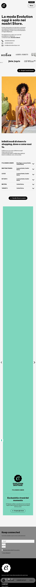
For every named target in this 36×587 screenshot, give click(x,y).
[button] (1, 362)
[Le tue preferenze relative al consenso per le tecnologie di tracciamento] (1, 440)
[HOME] (3, 580)
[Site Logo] (4, 5)
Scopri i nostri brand (27, 70)
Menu (31, 5)
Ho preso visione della (11, 550)
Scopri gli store (19, 511)
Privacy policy (16, 550)
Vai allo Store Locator (19, 198)
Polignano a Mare (18, 490)
